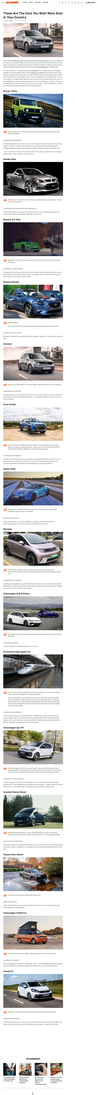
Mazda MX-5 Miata (37, 73)
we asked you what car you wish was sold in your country (29, 60)
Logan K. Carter (8, 20)
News (31, 2)
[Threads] (72, 2)
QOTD (5, 9)
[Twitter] (69, 2)
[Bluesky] (62, 2)
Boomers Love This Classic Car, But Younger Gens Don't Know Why (56, 1080)
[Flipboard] (66, 2)
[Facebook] (59, 2)
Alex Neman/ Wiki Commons (56, 317)
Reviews (38, 2)
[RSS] (82, 2)
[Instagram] (75, 2)
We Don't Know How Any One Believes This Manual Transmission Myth (40, 1081)
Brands (45, 2)
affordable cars (44, 67)
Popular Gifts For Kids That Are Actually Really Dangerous (24, 1080)
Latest (24, 2)
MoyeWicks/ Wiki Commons (56, 687)
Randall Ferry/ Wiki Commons (55, 564)
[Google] (78, 2)
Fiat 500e (34, 70)
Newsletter (91, 2)
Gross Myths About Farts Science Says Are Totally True (9, 1079)
